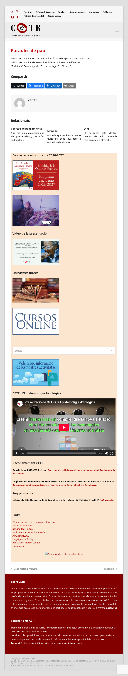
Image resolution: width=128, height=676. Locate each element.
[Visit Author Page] (19, 103)
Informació (106, 500)
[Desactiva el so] (106, 453)
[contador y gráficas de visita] (64, 554)
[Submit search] (112, 350)
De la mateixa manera (24, 569)
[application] (64, 427)
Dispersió (109, 569)
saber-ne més (100, 600)
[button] (117, 30)
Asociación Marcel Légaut (26, 542)
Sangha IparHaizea (22, 528)
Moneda (52, 131)
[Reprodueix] (16, 453)
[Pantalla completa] (111, 453)
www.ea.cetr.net (107, 607)
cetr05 (32, 100)
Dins (86, 128)
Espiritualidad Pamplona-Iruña (28, 532)
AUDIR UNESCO (21, 535)
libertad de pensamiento (26, 128)
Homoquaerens (20, 545)
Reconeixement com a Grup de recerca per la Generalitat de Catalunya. (54, 484)
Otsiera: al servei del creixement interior (34, 522)
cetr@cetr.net (32, 663)
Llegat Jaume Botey (22, 539)
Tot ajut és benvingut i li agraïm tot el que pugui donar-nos (46, 643)
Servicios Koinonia (22, 525)
